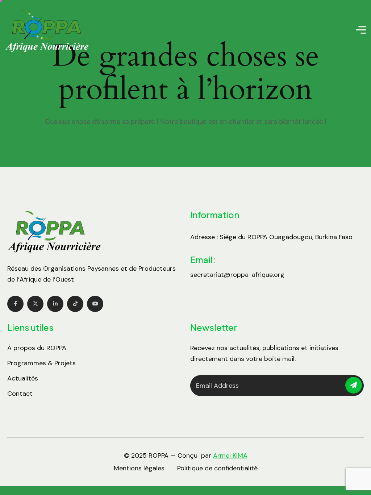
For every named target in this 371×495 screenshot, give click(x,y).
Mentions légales (139, 468)
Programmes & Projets (41, 363)
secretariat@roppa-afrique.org (237, 274)
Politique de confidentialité (217, 468)
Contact (20, 393)
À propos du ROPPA (36, 348)
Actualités (22, 378)
